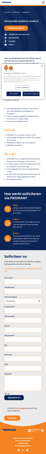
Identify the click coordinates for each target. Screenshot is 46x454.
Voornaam (8, 277)
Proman (7, 12)
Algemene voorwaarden (23, 438)
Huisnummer (9, 335)
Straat (7, 326)
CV (5, 393)
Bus (5, 345)
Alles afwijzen (14, 94)
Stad (6, 364)
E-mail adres (9, 306)
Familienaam (9, 287)
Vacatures (16, 12)
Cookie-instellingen (22, 88)
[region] (23, 81)
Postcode (8, 354)
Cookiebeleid (23, 443)
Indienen (12, 418)
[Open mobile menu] (43, 2)
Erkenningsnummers (23, 446)
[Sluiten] (41, 66)
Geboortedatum (10, 297)
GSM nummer (10, 316)
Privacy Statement (20, 408)
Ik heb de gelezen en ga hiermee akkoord (22, 409)
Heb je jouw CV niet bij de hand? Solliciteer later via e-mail (23, 269)
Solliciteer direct (16, 28)
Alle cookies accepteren (31, 94)
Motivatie (8, 374)
